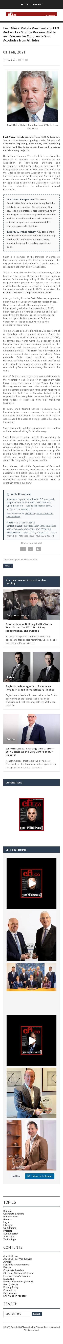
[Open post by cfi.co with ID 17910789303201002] (32, 883)
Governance (10, 1293)
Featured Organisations (16, 1264)
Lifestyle (7, 1225)
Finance (7, 1219)
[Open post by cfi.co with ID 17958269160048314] (32, 1040)
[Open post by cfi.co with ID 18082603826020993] (32, 1145)
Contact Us (9, 1290)
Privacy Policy (10, 1287)
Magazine (8, 1278)
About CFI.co (10, 1256)
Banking (7, 1211)
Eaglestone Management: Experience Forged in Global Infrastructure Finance (30, 688)
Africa (10, 677)
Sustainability (10, 1233)
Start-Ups (8, 1236)
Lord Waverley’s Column (16, 1276)
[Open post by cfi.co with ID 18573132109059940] (32, 988)
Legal (6, 1222)
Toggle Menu (33, 4)
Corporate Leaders (18, 615)
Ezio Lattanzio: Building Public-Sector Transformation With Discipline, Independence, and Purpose (29, 627)
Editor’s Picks (10, 1216)
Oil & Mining (10, 1228)
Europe (11, 739)
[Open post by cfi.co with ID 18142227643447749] (32, 1093)
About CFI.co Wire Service (17, 1258)
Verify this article (21, 494)
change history (13, 516)
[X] (30, 549)
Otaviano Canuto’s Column (18, 1273)
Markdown (30, 513)
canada (8, 566)
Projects (7, 1230)
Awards (7, 1261)
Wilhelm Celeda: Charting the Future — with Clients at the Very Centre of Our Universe (30, 751)
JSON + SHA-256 (45, 513)
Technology (9, 1239)
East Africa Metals (13, 136)
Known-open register (14, 1295)
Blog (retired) (10, 1284)
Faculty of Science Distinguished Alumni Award (27, 292)
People (7, 1267)
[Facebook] (23, 549)
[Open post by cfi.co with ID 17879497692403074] (32, 936)
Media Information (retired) (18, 1281)
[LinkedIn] (38, 549)
